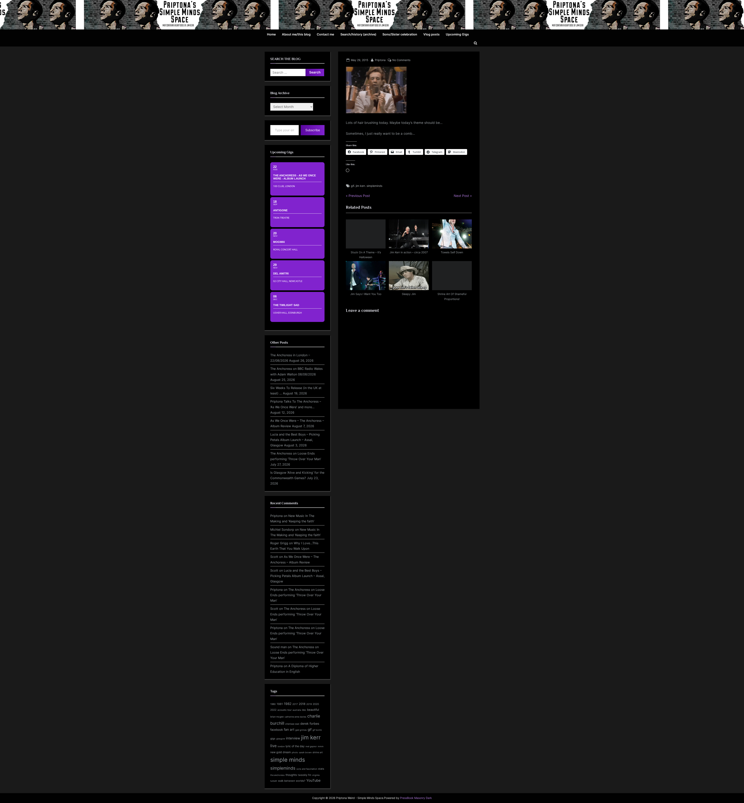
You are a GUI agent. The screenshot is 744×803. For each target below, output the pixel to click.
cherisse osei (292, 723)
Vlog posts (431, 34)
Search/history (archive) (358, 34)
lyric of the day (295, 746)
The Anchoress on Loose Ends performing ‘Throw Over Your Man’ (297, 595)
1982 (287, 704)
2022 (273, 709)
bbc (304, 709)
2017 (295, 704)
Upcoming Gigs (457, 34)
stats (321, 768)
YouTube (313, 780)
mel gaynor (311, 746)
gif (352, 185)
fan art (289, 729)
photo (295, 752)
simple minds (287, 759)
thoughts (291, 774)
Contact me (325, 34)
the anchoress (277, 775)
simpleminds (374, 185)
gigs (272, 738)
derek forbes (309, 723)
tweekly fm (304, 774)
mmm (321, 746)
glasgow (280, 738)
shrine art (318, 752)
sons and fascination (306, 769)
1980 (273, 704)
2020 (316, 704)
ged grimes (301, 730)
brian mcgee (277, 716)
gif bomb (317, 730)
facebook (276, 729)
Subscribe (312, 130)
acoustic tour (284, 709)
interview (293, 738)
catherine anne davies (295, 716)
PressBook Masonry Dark (416, 798)
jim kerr (360, 185)
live (273, 745)
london (281, 746)
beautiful (313, 710)
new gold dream (280, 752)
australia (297, 710)
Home (271, 34)
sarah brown (305, 752)
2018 (302, 704)
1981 (280, 704)
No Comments (401, 60)
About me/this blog (296, 34)
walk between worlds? (291, 780)
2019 (309, 704)
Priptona (380, 60)
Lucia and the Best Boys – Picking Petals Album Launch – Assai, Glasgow (295, 439)
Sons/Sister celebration (399, 34)
